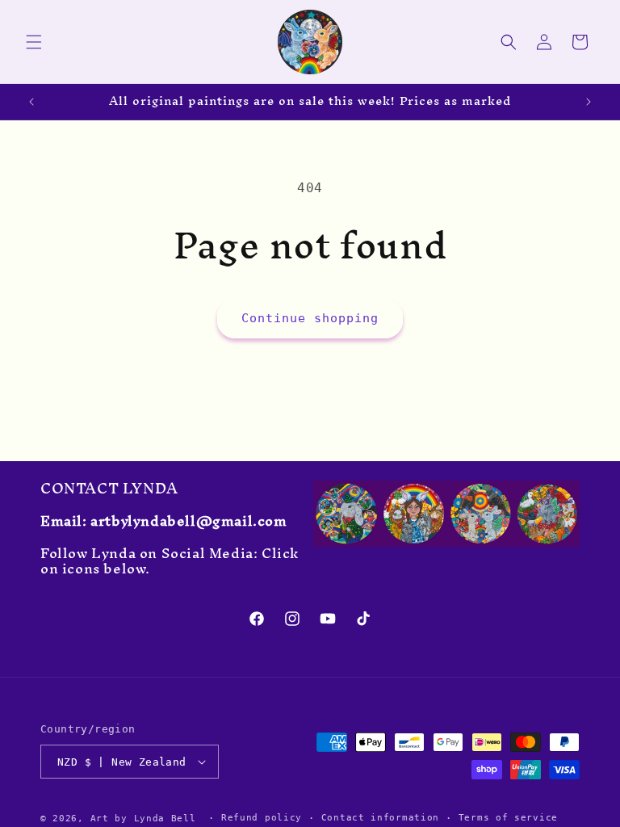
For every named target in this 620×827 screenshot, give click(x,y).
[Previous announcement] (31, 102)
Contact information (380, 817)
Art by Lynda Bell (143, 818)
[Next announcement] (588, 102)
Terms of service (508, 817)
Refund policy (261, 817)
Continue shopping (310, 318)
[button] (34, 42)
